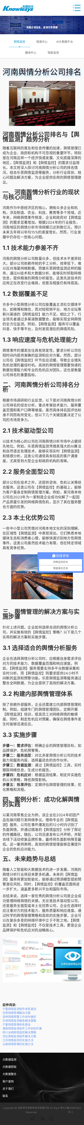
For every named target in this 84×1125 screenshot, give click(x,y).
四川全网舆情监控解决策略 (19, 1032)
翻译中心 (30, 52)
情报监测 (53, 52)
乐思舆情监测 (27, 172)
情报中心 (41, 41)
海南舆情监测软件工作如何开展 (22, 1028)
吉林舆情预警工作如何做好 (19, 1016)
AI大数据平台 (64, 41)
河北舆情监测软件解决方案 (19, 1036)
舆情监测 (19, 41)
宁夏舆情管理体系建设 (17, 1024)
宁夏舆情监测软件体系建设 (19, 1008)
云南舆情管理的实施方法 (18, 1044)
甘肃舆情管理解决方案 (17, 1012)
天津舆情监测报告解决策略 (19, 1020)
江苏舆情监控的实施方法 (18, 1040)
